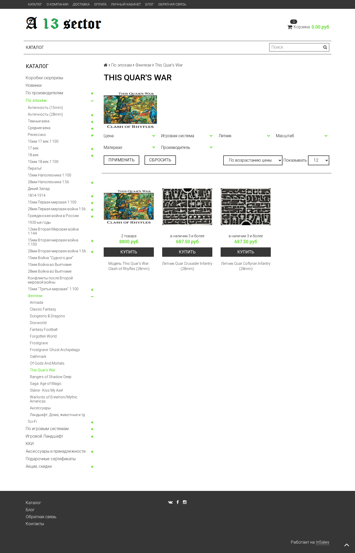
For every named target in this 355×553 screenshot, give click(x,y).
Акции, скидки (39, 466)
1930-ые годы (39, 222)
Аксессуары (40, 408)
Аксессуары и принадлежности (56, 451)
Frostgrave (39, 343)
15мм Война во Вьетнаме (49, 264)
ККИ (30, 443)
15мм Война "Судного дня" (50, 258)
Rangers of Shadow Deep (50, 377)
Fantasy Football (43, 329)
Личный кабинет (126, 4)
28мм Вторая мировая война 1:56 (57, 251)
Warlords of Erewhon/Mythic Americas (53, 399)
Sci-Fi (32, 421)
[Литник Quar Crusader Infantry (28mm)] (187, 207)
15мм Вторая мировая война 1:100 (53, 242)
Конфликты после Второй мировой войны (50, 280)
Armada (36, 302)
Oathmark (38, 356)
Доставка (81, 4)
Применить (121, 159)
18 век (33, 155)
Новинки (34, 85)
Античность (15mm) (45, 108)
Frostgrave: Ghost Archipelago (55, 350)
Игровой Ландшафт (44, 436)
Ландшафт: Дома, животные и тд (57, 415)
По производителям (44, 92)
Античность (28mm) (45, 114)
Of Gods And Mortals (47, 363)
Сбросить (160, 159)
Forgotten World (43, 336)
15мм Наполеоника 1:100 (49, 175)
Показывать (295, 160)
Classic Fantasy (43, 309)
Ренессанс (37, 135)
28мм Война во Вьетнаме (49, 271)
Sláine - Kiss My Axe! (46, 390)
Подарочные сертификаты (51, 458)
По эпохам (36, 100)
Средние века (39, 128)
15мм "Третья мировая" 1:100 (53, 289)
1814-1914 (36, 195)
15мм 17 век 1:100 (43, 141)
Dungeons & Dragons (47, 316)
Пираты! (35, 168)
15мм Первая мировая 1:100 (52, 202)
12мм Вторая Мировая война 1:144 (53, 231)
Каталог (35, 4)
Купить (128, 251)
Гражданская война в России (53, 216)
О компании (57, 4)
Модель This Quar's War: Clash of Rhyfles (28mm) (128, 266)
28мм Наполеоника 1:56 (48, 182)
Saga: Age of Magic (46, 383)
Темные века (38, 121)
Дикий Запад (38, 189)
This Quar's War (42, 370)
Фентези (35, 296)
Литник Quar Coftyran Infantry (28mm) (246, 266)
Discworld (38, 323)
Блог (149, 4)
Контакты (35, 523)
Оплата (100, 4)
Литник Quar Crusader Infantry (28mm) (187, 266)
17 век (33, 148)
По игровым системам (47, 428)
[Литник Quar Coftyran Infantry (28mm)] (246, 207)
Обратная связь (172, 4)
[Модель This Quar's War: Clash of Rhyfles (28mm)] (129, 207)
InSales (322, 542)
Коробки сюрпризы (44, 77)
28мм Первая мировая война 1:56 (57, 209)
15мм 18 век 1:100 (43, 162)
